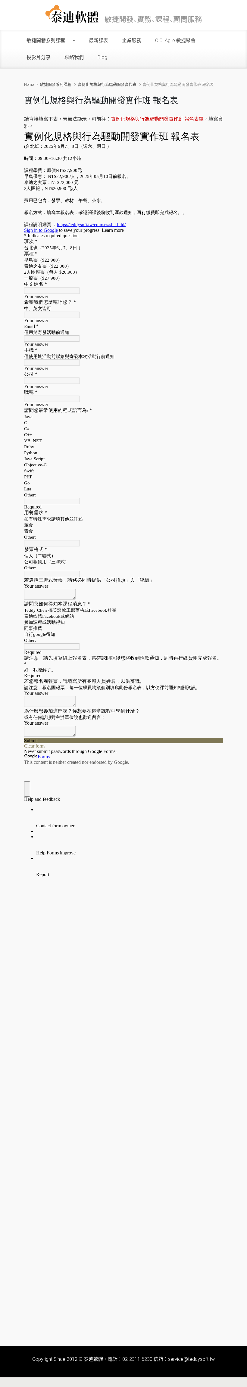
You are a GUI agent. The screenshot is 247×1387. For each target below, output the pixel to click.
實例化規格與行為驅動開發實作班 (107, 84)
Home (29, 84)
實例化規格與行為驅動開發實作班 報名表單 (157, 119)
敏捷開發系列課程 (55, 84)
